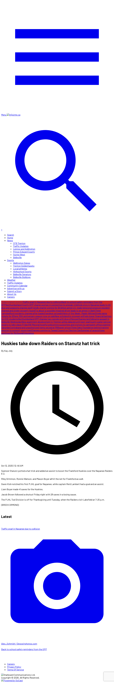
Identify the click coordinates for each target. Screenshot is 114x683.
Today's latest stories (12, 302)
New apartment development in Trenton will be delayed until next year (56, 321)
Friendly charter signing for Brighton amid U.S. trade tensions (61, 307)
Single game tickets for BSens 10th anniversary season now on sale (54, 315)
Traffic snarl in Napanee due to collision (42, 302)
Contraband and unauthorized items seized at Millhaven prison (40, 327)
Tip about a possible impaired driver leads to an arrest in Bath (65, 310)
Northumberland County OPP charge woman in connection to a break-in (40, 304)
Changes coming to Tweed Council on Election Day (56, 330)
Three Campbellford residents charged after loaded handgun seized (51, 312)
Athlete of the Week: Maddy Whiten (77, 313)
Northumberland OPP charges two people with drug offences (48, 319)
